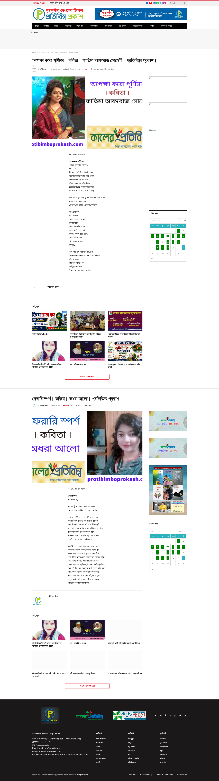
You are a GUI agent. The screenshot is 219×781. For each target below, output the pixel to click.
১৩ (168, 242)
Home (34, 52)
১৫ (178, 242)
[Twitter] (23, 166)
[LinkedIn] (23, 172)
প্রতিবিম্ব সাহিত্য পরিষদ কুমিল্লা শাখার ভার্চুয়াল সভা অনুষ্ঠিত (123, 335)
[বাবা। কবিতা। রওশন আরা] (87, 351)
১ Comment (77, 405)
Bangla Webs (82, 775)
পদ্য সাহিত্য (93, 26)
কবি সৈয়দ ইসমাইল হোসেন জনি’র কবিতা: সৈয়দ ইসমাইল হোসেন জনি (49, 674)
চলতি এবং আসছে (166, 26)
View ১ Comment (87, 686)
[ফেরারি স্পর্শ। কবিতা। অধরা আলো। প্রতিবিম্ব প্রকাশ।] (87, 447)
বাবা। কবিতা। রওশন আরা (78, 364)
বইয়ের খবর (80, 26)
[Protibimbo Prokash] (58, 14)
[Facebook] (23, 160)
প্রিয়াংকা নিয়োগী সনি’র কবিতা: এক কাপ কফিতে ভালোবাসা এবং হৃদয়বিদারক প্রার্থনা (46, 365)
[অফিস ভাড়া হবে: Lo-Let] (49, 321)
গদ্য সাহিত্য (108, 26)
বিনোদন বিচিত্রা (137, 26)
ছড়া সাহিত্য (122, 26)
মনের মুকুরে (68, 26)
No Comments (98, 69)
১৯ (162, 247)
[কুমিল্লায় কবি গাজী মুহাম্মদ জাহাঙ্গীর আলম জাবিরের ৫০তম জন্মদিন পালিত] (87, 321)
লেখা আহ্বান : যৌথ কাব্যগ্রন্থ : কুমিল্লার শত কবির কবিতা (124, 365)
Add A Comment (87, 377)
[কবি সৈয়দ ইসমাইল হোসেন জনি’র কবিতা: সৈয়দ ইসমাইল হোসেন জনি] (49, 660)
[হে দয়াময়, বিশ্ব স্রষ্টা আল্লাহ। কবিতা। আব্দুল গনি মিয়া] (125, 660)
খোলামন (152, 26)
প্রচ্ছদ (37, 26)
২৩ (183, 247)
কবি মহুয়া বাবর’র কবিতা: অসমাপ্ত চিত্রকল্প (83, 673)
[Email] (23, 184)
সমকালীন (46, 26)
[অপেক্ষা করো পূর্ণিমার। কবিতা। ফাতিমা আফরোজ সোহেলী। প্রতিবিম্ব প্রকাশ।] (87, 112)
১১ (157, 242)
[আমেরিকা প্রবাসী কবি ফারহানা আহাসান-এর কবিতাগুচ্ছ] (125, 630)
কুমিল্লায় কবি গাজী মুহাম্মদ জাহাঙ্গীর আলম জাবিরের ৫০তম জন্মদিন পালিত (75, 3)
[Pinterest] (23, 178)
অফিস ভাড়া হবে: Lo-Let (40, 334)
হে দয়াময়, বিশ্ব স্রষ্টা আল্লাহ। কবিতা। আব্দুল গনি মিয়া (125, 673)
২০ (168, 247)
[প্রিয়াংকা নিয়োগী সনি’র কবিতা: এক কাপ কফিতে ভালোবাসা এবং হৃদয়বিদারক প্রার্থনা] (49, 351)
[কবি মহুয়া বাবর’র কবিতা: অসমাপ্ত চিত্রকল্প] (87, 660)
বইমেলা (56, 26)
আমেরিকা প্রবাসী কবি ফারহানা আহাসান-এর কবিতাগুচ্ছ (124, 643)
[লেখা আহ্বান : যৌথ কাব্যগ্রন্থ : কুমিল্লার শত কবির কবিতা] (125, 351)
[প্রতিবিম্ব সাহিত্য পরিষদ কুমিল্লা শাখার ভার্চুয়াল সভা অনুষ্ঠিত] (125, 321)
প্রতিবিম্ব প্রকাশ (44, 69)
